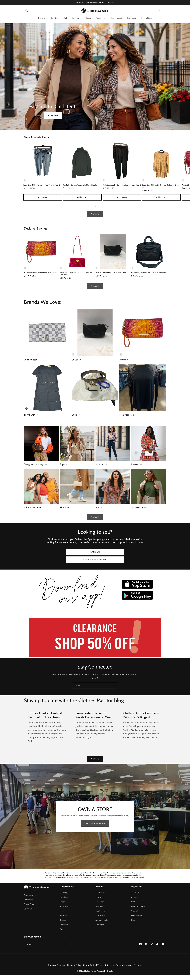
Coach (75, 359)
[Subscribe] (115, 686)
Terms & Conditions (57, 965)
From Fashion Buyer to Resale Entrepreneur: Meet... (94, 715)
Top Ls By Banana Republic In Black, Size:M (80, 185)
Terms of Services (105, 965)
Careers (134, 897)
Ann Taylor (100, 924)
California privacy (124, 965)
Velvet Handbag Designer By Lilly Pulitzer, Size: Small (76, 273)
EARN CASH (95, 552)
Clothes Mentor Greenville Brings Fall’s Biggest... (141, 715)
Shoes (63, 507)
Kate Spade (100, 915)
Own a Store (29, 904)
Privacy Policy (74, 965)
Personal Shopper (138, 906)
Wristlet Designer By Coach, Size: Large (111, 272)
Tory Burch (29, 414)
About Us (135, 893)
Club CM (134, 911)
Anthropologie (102, 920)
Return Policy (89, 965)
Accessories (137, 507)
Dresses (135, 464)
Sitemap (138, 965)
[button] (27, 11)
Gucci (74, 414)
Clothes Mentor (90, 971)
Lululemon (100, 902)
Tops (62, 464)
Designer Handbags (34, 464)
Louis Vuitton (31, 359)
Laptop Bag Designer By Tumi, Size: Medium (148, 272)
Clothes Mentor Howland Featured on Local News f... (46, 715)
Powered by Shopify (105, 971)
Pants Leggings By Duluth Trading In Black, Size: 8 (122, 185)
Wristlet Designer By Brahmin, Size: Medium (41, 272)
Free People (125, 414)
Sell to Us (28, 909)
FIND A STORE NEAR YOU (95, 560)
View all (95, 214)
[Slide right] (101, 206)
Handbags (64, 897)
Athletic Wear (31, 507)
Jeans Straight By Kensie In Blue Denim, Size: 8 (41, 185)
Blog (133, 920)
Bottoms (100, 464)
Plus (98, 507)
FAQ (133, 902)
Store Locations (30, 895)
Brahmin (123, 359)
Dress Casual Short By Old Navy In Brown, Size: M (160, 186)
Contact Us (28, 899)
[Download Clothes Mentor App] (95, 609)
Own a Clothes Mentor (95, 823)
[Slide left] (89, 206)
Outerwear (64, 924)
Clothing (63, 893)
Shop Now (53, 116)
